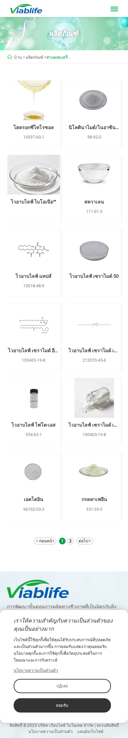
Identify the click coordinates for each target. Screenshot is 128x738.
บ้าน (18, 57)
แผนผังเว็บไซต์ (90, 731)
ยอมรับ (62, 705)
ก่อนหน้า (46, 541)
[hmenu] (114, 10)
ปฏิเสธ (62, 686)
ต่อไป (83, 541)
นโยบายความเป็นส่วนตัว (50, 731)
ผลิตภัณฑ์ (34, 57)
